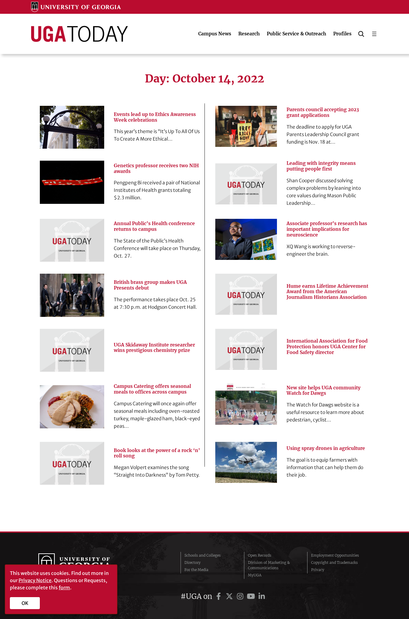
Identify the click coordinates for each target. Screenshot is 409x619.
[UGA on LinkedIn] (261, 596)
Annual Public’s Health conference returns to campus (154, 226)
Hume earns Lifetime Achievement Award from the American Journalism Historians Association (327, 292)
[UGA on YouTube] (251, 596)
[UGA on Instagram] (241, 596)
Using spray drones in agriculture (326, 448)
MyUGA (254, 575)
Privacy (317, 569)
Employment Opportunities (335, 555)
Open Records (259, 555)
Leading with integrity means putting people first (321, 166)
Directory (192, 562)
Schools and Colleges (202, 555)
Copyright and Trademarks (334, 562)
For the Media (196, 569)
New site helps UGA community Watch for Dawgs (323, 390)
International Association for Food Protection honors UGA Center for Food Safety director (327, 346)
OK (25, 603)
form (64, 588)
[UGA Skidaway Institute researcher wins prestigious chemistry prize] (72, 350)
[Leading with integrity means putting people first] (246, 183)
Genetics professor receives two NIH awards (156, 168)
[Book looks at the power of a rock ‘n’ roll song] (72, 463)
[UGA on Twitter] (230, 596)
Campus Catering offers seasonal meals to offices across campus (152, 389)
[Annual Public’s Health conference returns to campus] (72, 240)
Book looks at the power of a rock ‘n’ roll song (157, 453)
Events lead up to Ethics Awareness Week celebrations (155, 117)
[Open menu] (374, 33)
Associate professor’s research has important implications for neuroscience (327, 229)
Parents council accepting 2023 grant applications (323, 112)
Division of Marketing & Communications (269, 565)
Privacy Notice (35, 580)
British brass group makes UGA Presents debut (150, 285)
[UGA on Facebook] (219, 596)
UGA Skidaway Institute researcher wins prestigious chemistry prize (154, 347)
